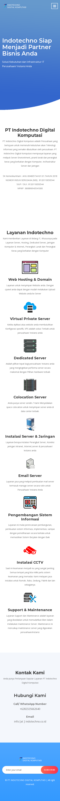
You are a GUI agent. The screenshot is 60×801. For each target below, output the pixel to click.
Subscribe (49, 769)
